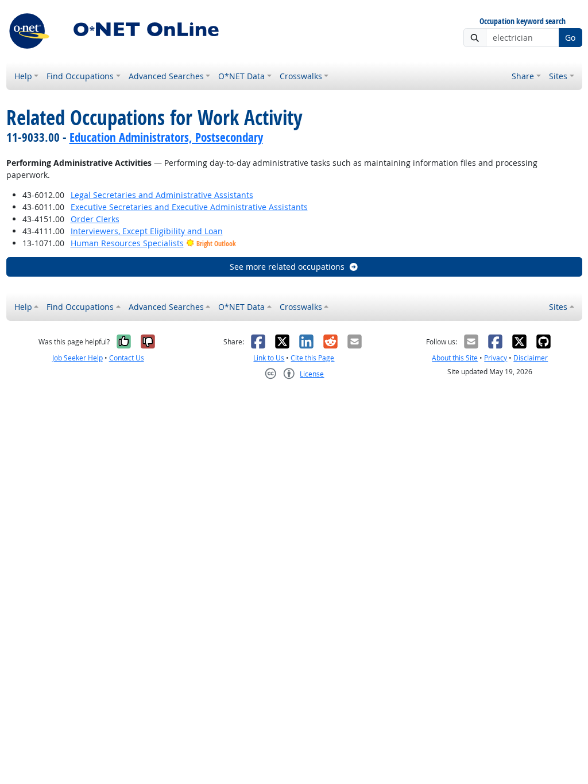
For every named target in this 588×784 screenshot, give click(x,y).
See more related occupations (287, 266)
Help (23, 76)
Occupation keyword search (522, 21)
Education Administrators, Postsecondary (166, 137)
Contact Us (126, 358)
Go (570, 37)
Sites (558, 76)
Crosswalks (301, 76)
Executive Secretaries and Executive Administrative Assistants (189, 206)
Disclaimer (530, 358)
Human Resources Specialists (127, 243)
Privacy (495, 358)
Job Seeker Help (77, 358)
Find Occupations (80, 76)
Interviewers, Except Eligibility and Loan (147, 231)
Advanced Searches (166, 76)
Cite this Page (312, 358)
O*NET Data (241, 76)
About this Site (455, 358)
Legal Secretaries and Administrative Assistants (162, 194)
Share (523, 76)
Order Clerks (95, 219)
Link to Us (268, 358)
